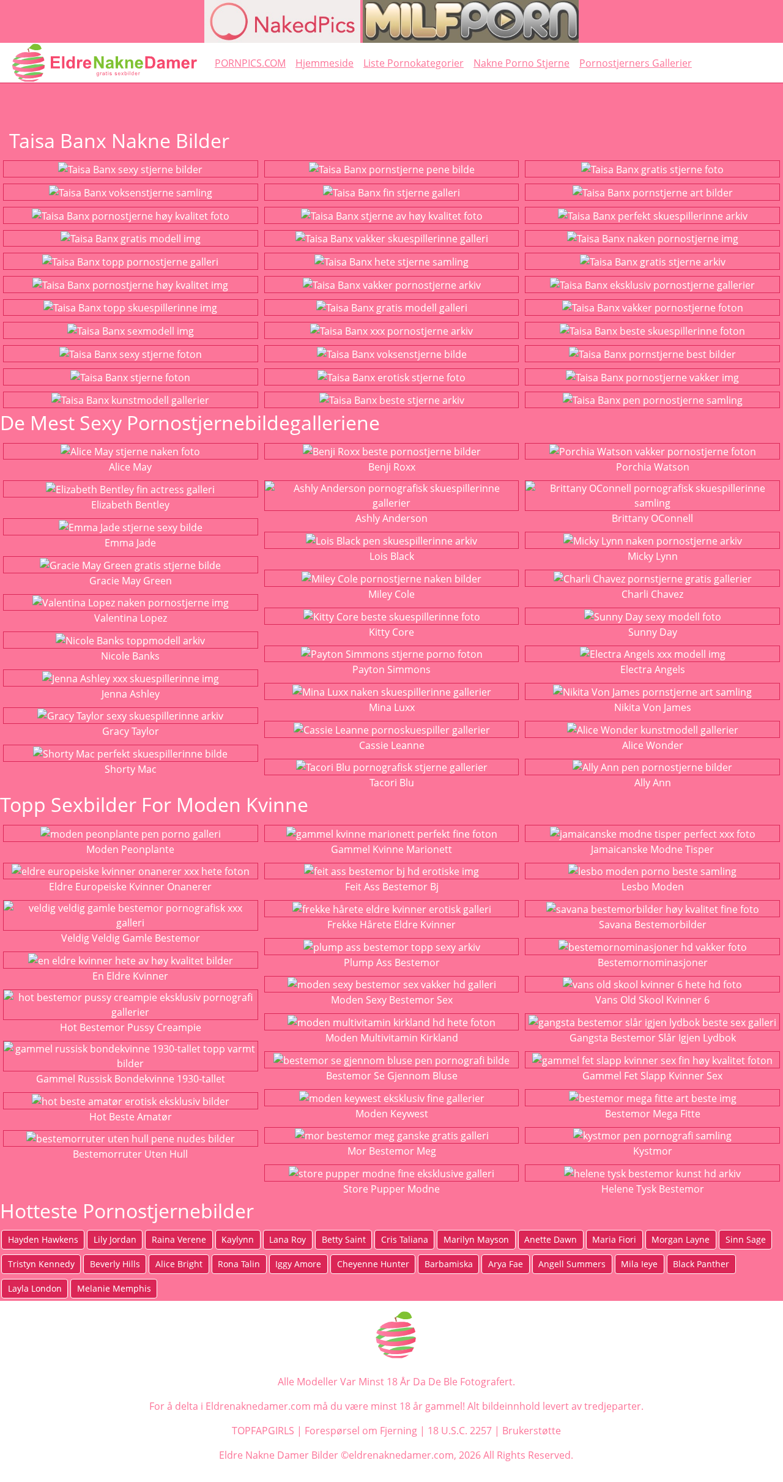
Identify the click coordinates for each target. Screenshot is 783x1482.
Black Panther (701, 1264)
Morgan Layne (680, 1239)
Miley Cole (391, 594)
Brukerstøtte (531, 1430)
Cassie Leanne (392, 745)
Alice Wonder (652, 745)
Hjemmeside (324, 63)
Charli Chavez (652, 594)
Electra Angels (652, 669)
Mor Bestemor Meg (391, 1151)
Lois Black (391, 556)
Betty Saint (344, 1239)
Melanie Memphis (114, 1288)
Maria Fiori (614, 1239)
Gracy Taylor (130, 731)
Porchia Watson (652, 467)
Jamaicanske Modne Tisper (652, 849)
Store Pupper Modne (391, 1189)
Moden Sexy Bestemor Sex (392, 1000)
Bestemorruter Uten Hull (130, 1154)
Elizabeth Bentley (130, 505)
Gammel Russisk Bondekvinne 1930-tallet (130, 1078)
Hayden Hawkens (43, 1239)
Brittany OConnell (652, 518)
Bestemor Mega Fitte (652, 1113)
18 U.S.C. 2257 (460, 1430)
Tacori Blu (391, 782)
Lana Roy (287, 1239)
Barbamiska (449, 1264)
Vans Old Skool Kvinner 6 (652, 1000)
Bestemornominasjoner (653, 962)
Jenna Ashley (131, 694)
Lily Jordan (115, 1239)
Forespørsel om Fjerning (361, 1430)
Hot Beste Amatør (130, 1116)
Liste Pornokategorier (413, 63)
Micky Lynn (653, 556)
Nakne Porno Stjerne (521, 63)
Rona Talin (239, 1264)
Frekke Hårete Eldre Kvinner (391, 924)
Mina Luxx (392, 707)
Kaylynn (237, 1239)
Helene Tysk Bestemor (652, 1189)
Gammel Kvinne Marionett (391, 849)
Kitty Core (391, 632)
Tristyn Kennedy (41, 1264)
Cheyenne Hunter (373, 1264)
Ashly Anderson (391, 518)
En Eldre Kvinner (130, 976)
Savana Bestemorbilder (653, 924)
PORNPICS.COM (250, 63)
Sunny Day (652, 632)
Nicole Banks (130, 656)
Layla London (35, 1288)
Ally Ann (652, 782)
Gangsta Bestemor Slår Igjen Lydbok (653, 1037)
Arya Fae (505, 1264)
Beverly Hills (115, 1264)
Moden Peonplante (130, 849)
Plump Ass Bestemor (392, 962)
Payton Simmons (391, 669)
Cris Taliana (404, 1239)
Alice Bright (178, 1264)
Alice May (130, 467)
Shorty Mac (131, 769)
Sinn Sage (745, 1239)
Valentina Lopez (130, 618)
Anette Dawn (550, 1239)
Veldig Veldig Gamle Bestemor (130, 938)
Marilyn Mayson (476, 1239)
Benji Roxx (391, 467)
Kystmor (652, 1151)
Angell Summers (572, 1264)
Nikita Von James (652, 707)
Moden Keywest (391, 1113)
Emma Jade (130, 542)
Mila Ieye (639, 1264)
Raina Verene (179, 1239)
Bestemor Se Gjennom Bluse (392, 1075)
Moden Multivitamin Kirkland (391, 1037)
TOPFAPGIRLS (263, 1430)
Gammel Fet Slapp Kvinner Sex (652, 1075)
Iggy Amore (298, 1264)
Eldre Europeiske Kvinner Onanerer (130, 886)
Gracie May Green (130, 580)
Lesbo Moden (653, 886)
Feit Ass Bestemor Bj (392, 886)
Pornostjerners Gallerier (635, 63)
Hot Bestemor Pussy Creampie (130, 1027)
